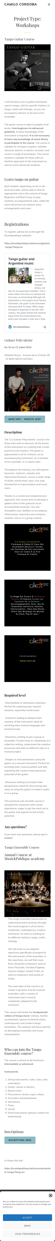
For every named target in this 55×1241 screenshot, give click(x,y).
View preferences (27, 1234)
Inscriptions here (20, 1140)
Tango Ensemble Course (21, 847)
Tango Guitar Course (19, 39)
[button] (50, 1195)
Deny (27, 1225)
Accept (28, 1217)
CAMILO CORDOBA (20, 4)
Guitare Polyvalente (18, 340)
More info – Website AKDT (25, 419)
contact (8, 837)
